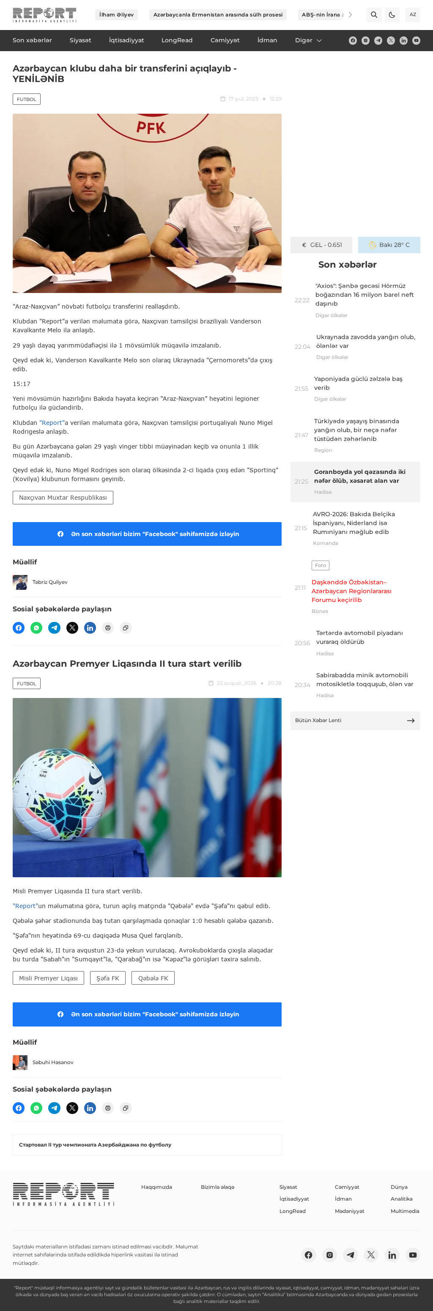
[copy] (126, 628)
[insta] (366, 40)
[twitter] (391, 40)
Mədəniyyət (349, 1211)
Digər (303, 40)
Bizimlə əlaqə (217, 1187)
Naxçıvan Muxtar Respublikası (63, 497)
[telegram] (378, 40)
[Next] (345, 14)
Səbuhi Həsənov (53, 1062)
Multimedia (405, 1211)
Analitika (402, 1199)
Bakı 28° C (394, 245)
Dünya (399, 1187)
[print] (108, 628)
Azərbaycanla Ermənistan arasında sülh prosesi (218, 14)
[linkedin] (404, 40)
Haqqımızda (156, 1187)
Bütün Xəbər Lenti (318, 720)
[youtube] (416, 40)
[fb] (353, 40)
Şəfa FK (107, 978)
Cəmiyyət (347, 1187)
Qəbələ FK (153, 978)
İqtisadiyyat (294, 1199)
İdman (343, 1199)
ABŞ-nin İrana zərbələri (333, 14)
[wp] (36, 628)
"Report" (52, 422)
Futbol (26, 99)
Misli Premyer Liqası (48, 978)
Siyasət (288, 1187)
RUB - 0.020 (326, 245)
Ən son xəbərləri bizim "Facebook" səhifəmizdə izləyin (155, 534)
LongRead (293, 1211)
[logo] (45, 15)
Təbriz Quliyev (50, 582)
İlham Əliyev (116, 14)
